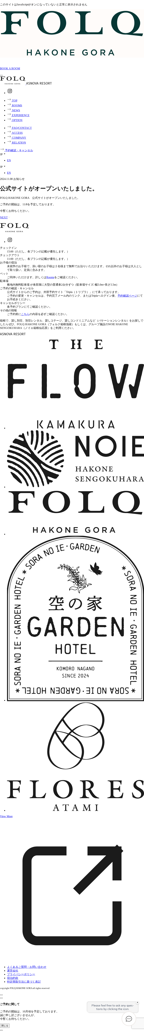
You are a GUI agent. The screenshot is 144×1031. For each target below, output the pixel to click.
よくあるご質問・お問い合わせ (26, 966)
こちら (25, 314)
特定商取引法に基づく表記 (24, 981)
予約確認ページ (127, 295)
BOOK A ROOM (10, 68)
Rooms (50, 277)
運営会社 (12, 970)
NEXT (4, 217)
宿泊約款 (12, 977)
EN (9, 160)
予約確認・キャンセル (18, 150)
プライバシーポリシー (21, 974)
